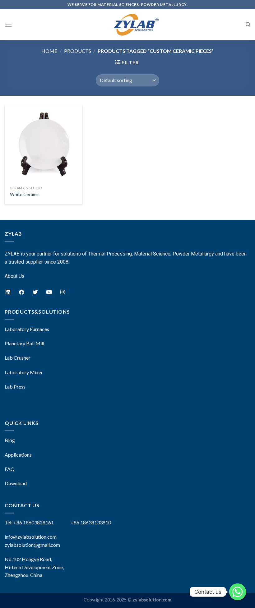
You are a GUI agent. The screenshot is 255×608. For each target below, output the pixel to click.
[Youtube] (49, 292)
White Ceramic (24, 194)
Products (77, 51)
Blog (10, 440)
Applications (18, 455)
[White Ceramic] (43, 144)
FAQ (10, 469)
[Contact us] (237, 591)
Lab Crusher (17, 358)
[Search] (248, 24)
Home (49, 51)
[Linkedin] (7, 292)
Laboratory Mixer (24, 372)
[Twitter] (35, 292)
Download (16, 483)
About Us (15, 276)
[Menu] (8, 24)
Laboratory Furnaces (27, 329)
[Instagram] (62, 292)
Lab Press (15, 386)
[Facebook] (21, 292)
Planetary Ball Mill (24, 343)
